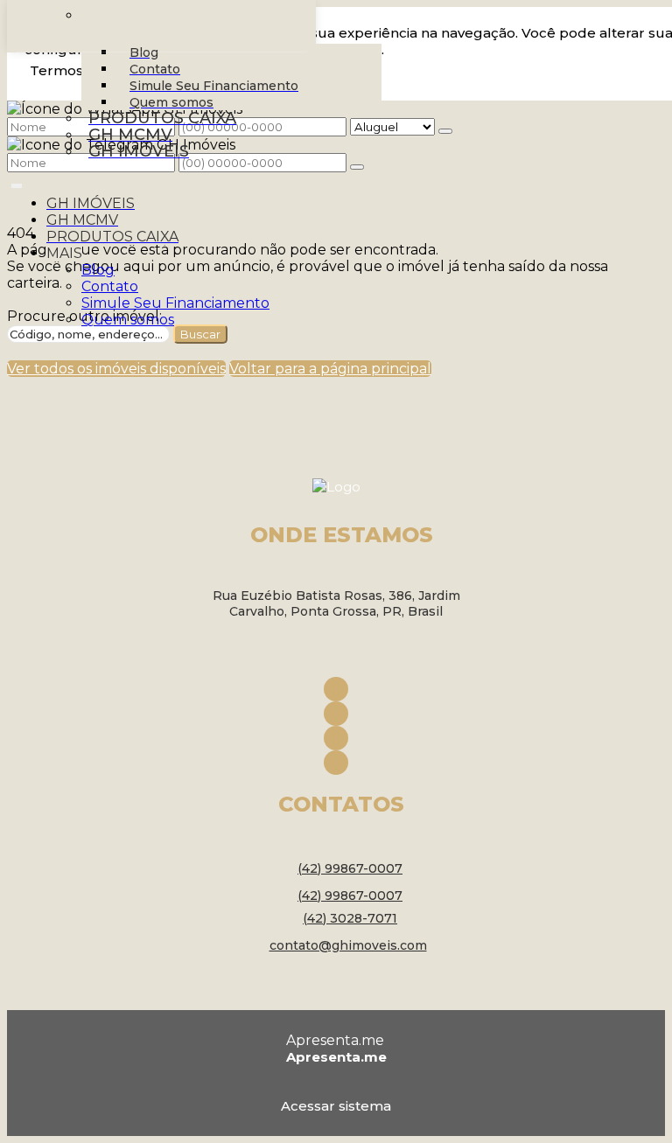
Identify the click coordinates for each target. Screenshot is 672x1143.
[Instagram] (336, 713)
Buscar (200, 334)
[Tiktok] (336, 762)
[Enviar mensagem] (445, 131)
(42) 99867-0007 (350, 868)
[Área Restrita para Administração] (336, 1102)
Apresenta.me (335, 1040)
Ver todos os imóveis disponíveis (116, 368)
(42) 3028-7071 (350, 918)
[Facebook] (336, 689)
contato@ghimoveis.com (348, 945)
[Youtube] (336, 738)
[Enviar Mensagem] (357, 167)
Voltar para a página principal (330, 368)
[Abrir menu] (16, 182)
